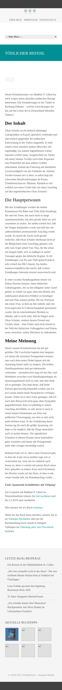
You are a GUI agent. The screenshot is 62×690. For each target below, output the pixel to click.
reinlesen (37, 507)
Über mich (15, 20)
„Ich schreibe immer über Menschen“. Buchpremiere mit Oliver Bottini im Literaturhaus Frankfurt (27, 607)
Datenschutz (48, 20)
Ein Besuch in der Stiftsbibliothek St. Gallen (30, 564)
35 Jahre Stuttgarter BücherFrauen (25, 596)
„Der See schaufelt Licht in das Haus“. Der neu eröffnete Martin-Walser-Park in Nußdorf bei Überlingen (32, 575)
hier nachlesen (43, 496)
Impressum (30, 20)
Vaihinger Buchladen (19, 518)
